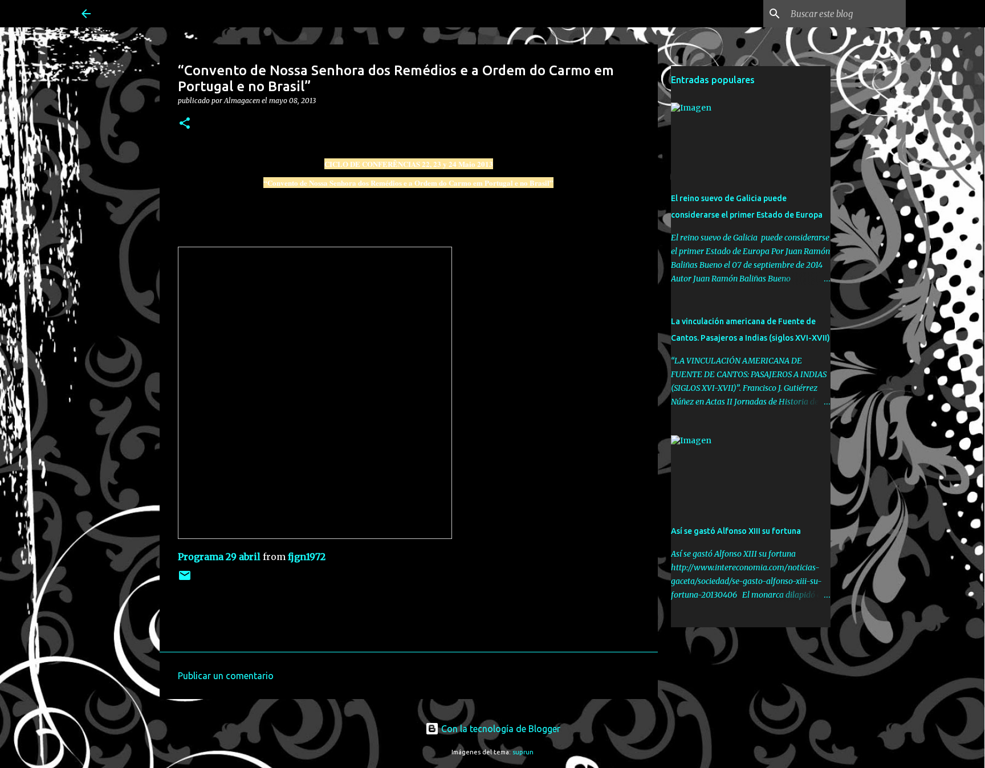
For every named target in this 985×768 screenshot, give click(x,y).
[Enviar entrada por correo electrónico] (185, 579)
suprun (523, 752)
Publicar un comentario (226, 676)
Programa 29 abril (219, 556)
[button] (185, 124)
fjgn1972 (306, 556)
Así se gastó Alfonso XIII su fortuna (736, 531)
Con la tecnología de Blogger (499, 729)
